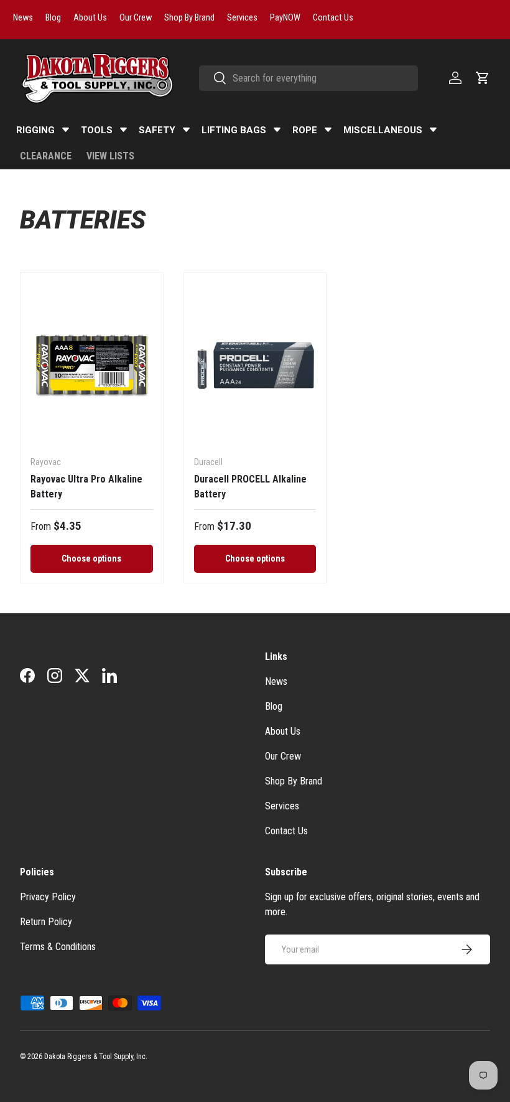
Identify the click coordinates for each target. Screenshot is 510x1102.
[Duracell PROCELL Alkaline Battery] (255, 364)
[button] (482, 78)
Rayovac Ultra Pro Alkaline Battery (86, 486)
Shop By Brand (293, 781)
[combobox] (308, 78)
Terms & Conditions (58, 947)
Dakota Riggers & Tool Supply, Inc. (95, 1056)
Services (282, 806)
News (276, 681)
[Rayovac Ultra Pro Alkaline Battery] (91, 364)
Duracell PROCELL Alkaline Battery (250, 486)
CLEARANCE (46, 156)
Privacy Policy (48, 897)
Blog (273, 706)
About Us (282, 731)
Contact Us (286, 831)
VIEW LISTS (110, 156)
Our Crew (283, 756)
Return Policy (46, 922)
